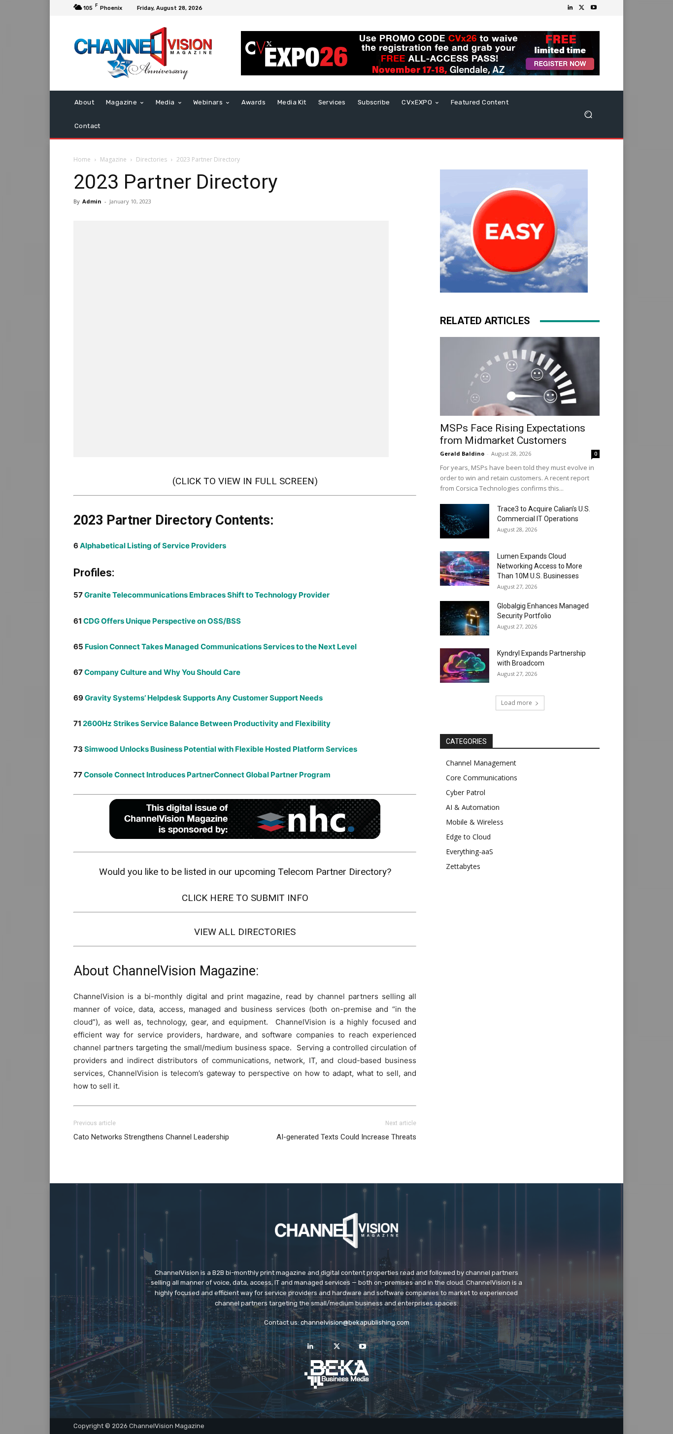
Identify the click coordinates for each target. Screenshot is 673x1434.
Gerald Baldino (462, 453)
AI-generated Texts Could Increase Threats (346, 1137)
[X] (582, 8)
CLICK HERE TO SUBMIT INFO (245, 897)
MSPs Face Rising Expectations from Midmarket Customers (512, 434)
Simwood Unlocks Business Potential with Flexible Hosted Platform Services (220, 749)
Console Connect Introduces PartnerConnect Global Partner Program (207, 774)
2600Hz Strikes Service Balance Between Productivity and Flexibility (207, 723)
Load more (516, 703)
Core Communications (481, 777)
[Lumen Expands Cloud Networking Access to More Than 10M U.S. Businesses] (464, 568)
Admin (91, 201)
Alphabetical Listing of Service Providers (153, 545)
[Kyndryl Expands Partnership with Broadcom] (464, 665)
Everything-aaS (469, 851)
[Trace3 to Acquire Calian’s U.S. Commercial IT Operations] (464, 521)
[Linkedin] (570, 8)
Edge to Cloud (468, 836)
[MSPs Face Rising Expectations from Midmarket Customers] (520, 376)
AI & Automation (473, 807)
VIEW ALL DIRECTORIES (245, 931)
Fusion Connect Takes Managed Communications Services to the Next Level (221, 646)
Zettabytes (463, 866)
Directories (151, 159)
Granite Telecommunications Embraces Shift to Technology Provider (207, 595)
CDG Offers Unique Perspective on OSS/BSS (162, 621)
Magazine (113, 159)
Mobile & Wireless (475, 822)
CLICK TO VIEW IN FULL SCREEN (244, 481)
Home (82, 159)
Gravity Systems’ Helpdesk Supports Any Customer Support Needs (204, 697)
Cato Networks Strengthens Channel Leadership (151, 1137)
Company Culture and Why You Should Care (162, 672)
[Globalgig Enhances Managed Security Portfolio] (464, 618)
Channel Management (481, 762)
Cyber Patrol (465, 792)
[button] (588, 114)
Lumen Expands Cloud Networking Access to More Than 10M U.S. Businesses (539, 566)
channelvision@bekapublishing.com (355, 1322)
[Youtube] (594, 8)
